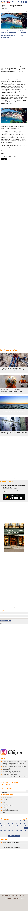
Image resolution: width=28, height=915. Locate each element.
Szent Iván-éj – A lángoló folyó (9, 772)
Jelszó (1, 616)
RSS (14, 898)
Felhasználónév (3, 613)
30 (25, 830)
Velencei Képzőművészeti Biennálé (11, 842)
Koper (4, 812)
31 (1, 832)
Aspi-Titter (5, 804)
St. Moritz (5, 807)
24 (1, 830)
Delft (4, 802)
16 (25, 825)
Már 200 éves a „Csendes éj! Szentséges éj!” (12, 771)
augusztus (6, 819)
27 (13, 830)
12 (9, 825)
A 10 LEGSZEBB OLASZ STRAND (9, 156)
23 (25, 828)
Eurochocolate (6, 845)
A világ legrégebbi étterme (8, 805)
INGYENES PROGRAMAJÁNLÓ (10, 782)
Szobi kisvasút (6, 801)
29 (21, 830)
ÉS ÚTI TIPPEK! (5, 784)
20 (13, 828)
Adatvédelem (20, 898)
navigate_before (1, 819)
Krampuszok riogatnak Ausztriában (10, 774)
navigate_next (27, 791)
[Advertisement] (14, 51)
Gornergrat (5, 799)
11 (5, 825)
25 (5, 830)
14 (17, 825)
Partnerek (21, 897)
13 (13, 825)
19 (9, 828)
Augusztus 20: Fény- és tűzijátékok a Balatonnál (13, 411)
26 (9, 830)
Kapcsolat (14, 897)
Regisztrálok (2, 623)
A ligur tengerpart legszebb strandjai (10, 810)
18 (5, 828)
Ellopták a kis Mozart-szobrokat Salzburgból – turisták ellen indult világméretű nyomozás (12, 390)
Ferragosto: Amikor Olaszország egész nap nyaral (13, 763)
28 (17, 830)
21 (17, 828)
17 (1, 828)
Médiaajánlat (8, 898)
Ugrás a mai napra (14, 835)
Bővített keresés (3, 792)
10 (1, 825)
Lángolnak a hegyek (7, 768)
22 (21, 828)
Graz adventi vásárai (7, 769)
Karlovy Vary (5, 809)
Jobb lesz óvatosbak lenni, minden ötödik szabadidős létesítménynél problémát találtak (12, 369)
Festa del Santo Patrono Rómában (11, 847)
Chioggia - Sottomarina (7, 797)
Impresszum (6, 897)
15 (21, 825)
